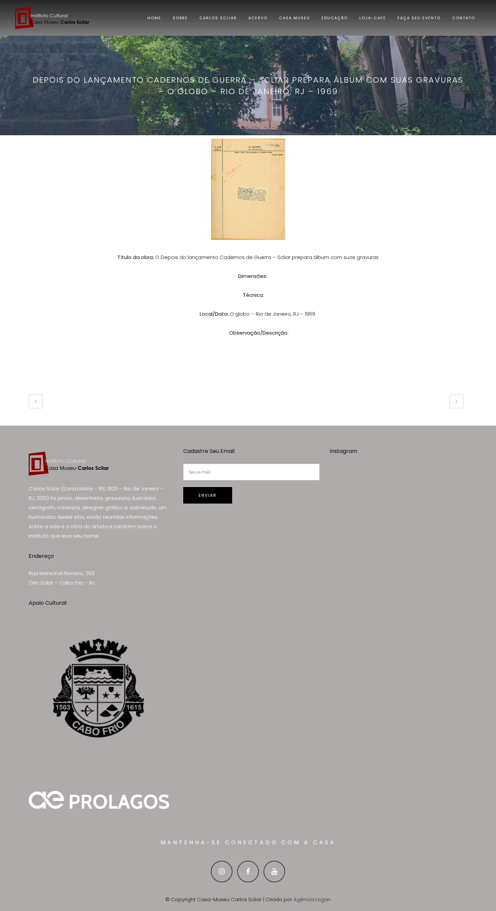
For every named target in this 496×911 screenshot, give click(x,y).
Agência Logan (312, 899)
